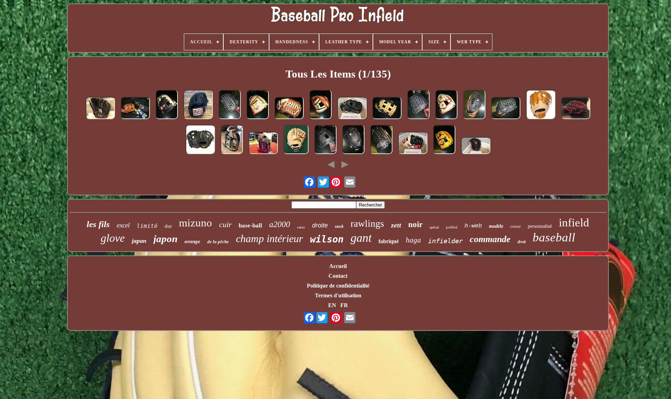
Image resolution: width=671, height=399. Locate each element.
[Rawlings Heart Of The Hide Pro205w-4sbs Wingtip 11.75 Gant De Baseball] (263, 144)
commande (490, 239)
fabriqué (388, 241)
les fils (98, 224)
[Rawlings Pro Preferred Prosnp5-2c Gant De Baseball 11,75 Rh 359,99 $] (446, 105)
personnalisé (540, 226)
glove (113, 238)
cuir (225, 224)
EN (332, 305)
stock (339, 226)
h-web (473, 226)
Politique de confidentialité (338, 286)
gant (361, 237)
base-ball (250, 225)
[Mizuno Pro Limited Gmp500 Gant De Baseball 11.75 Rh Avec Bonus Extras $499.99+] (135, 109)
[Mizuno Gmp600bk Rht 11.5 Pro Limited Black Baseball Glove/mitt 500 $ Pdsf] (200, 140)
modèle (496, 226)
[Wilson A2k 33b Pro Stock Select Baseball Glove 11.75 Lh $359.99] (353, 140)
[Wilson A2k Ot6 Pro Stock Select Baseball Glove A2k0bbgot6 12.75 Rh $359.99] (474, 105)
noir (415, 224)
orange (192, 241)
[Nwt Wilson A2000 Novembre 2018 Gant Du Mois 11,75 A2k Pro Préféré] (231, 140)
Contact (338, 276)
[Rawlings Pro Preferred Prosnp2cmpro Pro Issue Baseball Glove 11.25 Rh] (166, 105)
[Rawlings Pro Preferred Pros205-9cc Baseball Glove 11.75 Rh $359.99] (257, 105)
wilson (327, 239)
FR (344, 305)
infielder (445, 241)
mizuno (195, 223)
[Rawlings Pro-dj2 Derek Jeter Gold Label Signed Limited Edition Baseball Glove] (100, 109)
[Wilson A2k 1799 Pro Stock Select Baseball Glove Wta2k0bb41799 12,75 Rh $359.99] (387, 109)
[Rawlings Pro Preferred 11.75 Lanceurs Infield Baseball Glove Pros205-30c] (296, 140)
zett (396, 225)
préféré (451, 227)
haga (413, 240)
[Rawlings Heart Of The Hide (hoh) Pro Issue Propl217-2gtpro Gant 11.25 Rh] (444, 140)
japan (139, 240)
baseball (554, 237)
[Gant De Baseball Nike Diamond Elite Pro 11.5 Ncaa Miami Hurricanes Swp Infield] (352, 109)
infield (574, 222)
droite (320, 225)
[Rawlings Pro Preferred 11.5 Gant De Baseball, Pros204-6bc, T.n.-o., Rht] (413, 144)
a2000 (279, 224)
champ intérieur (269, 238)
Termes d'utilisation (338, 295)
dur (168, 226)
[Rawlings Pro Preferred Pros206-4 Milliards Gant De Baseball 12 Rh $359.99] (418, 105)
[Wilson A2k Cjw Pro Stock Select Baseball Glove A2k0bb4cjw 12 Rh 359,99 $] (381, 140)
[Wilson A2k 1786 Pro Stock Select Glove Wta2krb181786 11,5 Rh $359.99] (320, 105)
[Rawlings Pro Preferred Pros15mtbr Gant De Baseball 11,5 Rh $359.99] (289, 109)
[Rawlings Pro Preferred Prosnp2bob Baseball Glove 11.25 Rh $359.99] (325, 140)
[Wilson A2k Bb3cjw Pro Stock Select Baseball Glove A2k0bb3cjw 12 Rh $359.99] (505, 109)
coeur (515, 226)
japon (165, 238)
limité (147, 226)
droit (522, 241)
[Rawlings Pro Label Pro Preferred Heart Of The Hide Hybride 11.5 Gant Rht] (540, 105)
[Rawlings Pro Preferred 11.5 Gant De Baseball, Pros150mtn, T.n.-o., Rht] (475, 146)
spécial (434, 227)
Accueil (338, 266)
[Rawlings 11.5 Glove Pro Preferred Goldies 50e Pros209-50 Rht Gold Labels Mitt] (198, 105)
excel (123, 225)
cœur (301, 227)
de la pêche (218, 241)
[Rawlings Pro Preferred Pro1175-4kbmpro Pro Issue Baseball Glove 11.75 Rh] (229, 105)
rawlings (367, 223)
